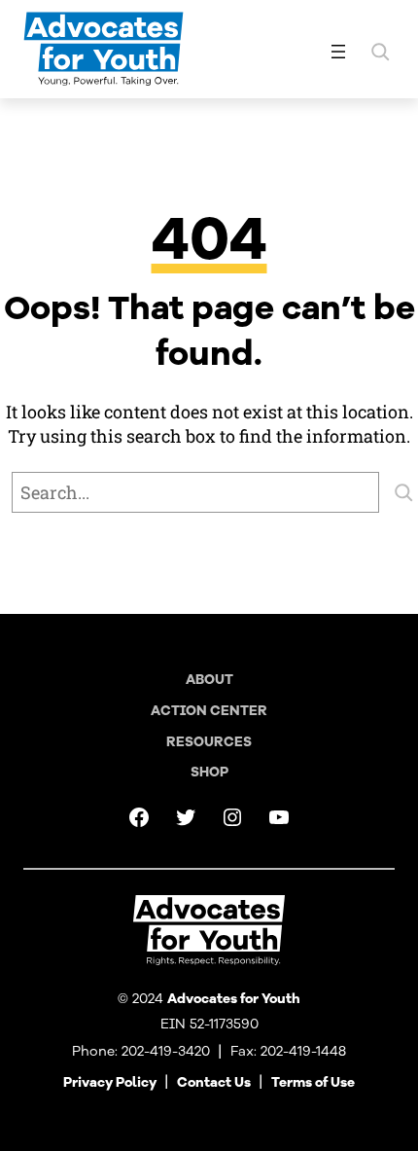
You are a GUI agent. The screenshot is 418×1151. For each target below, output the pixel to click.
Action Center (209, 710)
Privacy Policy (110, 1082)
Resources (209, 742)
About (209, 679)
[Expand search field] (380, 51)
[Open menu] (338, 51)
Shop (209, 772)
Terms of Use (313, 1082)
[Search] (403, 492)
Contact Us (214, 1082)
